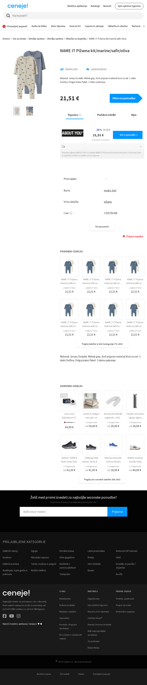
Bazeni (91, 570)
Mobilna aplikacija (77, 6)
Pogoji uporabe (123, 605)
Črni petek (64, 674)
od (91, 426)
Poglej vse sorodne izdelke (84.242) (102, 479)
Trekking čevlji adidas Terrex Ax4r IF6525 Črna (91, 461)
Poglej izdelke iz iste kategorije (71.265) (102, 343)
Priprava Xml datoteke (98, 611)
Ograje (34, 551)
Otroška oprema (36, 38)
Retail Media (93, 647)
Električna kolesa (11, 564)
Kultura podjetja (67, 605)
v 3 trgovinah (69, 466)
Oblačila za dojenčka (76, 38)
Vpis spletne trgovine (129, 6)
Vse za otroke (19, 38)
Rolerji (91, 557)
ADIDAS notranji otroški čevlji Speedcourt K (135, 461)
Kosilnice (7, 557)
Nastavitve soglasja (125, 611)
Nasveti (107, 6)
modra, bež (110, 191)
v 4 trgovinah (135, 422)
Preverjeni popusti (101, 674)
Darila (81, 674)
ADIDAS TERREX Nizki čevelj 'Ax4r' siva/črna (69, 461)
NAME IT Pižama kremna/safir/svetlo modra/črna (69, 283)
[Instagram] (18, 616)
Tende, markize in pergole (43, 564)
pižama (108, 202)
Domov (6, 38)
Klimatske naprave (40, 557)
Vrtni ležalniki (94, 564)
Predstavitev (65, 598)
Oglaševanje (93, 598)
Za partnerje (93, 641)
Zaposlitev (64, 618)
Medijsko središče (67, 611)
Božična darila (44, 674)
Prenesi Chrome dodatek (99, 624)
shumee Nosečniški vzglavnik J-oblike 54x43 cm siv (113, 417)
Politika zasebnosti (125, 598)
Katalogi (95, 6)
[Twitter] (11, 616)
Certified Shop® (95, 618)
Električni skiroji (10, 551)
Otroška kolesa (66, 551)
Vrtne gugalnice (66, 557)
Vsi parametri (102, 226)
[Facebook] (4, 616)
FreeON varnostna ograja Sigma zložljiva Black (135, 417)
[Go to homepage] (17, 6)
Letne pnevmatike (96, 551)
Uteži (118, 557)
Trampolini (64, 574)
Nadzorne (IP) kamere (126, 551)
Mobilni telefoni (38, 570)
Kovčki (119, 574)
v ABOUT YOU (69, 288)
